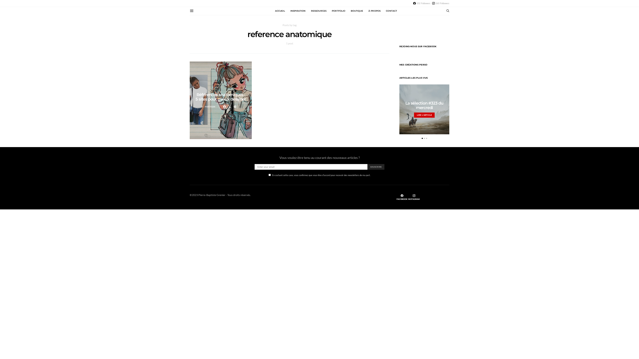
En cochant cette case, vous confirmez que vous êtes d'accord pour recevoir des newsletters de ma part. (321, 175)
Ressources (319, 10)
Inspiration (298, 10)
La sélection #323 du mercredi (424, 105)
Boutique (357, 10)
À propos (374, 10)
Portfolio (338, 10)
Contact (391, 10)
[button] (422, 138)
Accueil (280, 10)
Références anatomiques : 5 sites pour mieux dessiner (221, 97)
